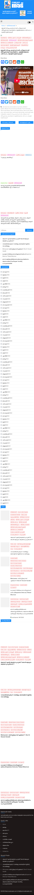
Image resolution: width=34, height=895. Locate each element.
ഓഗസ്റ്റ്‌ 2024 (5, 344)
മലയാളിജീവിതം (25, 546)
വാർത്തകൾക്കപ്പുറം (8, 842)
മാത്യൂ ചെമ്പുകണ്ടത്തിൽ (25, 604)
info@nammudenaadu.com (24, 891)
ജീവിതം (13, 519)
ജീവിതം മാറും (14, 522)
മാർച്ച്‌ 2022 (5, 431)
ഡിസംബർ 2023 (6, 368)
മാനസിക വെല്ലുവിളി (26, 570)
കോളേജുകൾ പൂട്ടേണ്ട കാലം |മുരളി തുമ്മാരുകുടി (26, 122)
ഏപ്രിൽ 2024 (6, 356)
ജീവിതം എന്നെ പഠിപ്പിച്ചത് (14, 37)
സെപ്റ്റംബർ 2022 (7, 413)
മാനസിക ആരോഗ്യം (16, 568)
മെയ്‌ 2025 (5, 317)
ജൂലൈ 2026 (5, 275)
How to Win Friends (22, 512)
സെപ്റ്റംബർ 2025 (7, 305)
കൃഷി (26, 213)
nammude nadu (7, 112)
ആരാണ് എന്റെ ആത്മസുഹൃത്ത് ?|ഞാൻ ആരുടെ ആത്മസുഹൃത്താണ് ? (15, 240)
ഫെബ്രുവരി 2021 (7, 470)
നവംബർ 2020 (6, 479)
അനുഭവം (3, 154)
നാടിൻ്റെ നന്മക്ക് (7, 839)
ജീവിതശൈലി (12, 40)
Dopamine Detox (15, 585)
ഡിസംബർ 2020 (6, 476)
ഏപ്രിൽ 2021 (6, 464)
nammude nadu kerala (18, 112)
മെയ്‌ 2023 (5, 389)
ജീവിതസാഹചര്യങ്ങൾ (7, 42)
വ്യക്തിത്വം (24, 45)
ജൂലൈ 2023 (5, 383)
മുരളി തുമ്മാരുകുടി (15, 45)
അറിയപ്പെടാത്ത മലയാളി (23, 544)
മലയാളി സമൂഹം (15, 546)
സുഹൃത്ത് (22, 534)
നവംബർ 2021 (6, 443)
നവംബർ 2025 (6, 299)
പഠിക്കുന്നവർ (17, 42)
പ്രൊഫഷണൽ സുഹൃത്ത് (17, 532)
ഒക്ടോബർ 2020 (6, 482)
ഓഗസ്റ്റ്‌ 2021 (5, 452)
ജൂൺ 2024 (5, 350)
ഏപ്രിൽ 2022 (6, 428)
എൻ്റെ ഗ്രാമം (19, 213)
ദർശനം (5, 836)
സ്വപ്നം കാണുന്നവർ (11, 47)
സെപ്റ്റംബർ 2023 (7, 377)
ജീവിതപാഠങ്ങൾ (25, 524)
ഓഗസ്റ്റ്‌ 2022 (5, 416)
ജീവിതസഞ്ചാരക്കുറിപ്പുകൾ (25, 40)
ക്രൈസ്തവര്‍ (14, 604)
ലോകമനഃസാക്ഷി (15, 606)
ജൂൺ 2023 (5, 386)
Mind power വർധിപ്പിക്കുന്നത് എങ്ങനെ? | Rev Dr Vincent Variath (16, 250)
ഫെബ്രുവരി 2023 (7, 398)
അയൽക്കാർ (11, 213)
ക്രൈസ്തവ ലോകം (15, 601)
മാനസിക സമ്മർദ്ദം (15, 575)
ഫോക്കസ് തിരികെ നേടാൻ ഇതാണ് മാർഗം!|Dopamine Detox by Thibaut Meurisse (16, 255)
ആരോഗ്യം (4, 183)
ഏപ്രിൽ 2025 (6, 320)
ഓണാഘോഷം (14, 599)
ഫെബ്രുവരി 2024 (7, 362)
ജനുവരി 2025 (6, 329)
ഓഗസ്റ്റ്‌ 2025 (5, 308)
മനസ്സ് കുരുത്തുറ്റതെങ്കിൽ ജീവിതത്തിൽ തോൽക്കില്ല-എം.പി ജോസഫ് (13, 186)
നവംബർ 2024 (6, 335)
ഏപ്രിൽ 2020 (6, 500)
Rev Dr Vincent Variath (16, 563)
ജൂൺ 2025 (5, 314)
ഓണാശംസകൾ (24, 599)
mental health (14, 558)
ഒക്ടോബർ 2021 (6, 446)
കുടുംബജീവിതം (15, 517)
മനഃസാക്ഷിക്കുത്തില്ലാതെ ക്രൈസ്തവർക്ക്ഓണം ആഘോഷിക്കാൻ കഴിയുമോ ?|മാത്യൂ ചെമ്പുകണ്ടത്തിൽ (15, 261)
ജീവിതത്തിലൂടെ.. (26, 37)
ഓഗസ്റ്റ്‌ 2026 (5, 272)
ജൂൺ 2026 (5, 278)
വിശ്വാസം (28, 154)
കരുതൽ (11, 183)
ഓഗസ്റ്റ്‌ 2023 (5, 380)
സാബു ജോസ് (14, 534)
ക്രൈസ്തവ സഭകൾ (27, 601)
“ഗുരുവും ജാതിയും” (7, 157)
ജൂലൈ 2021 (5, 455)
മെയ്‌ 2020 (5, 497)
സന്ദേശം (5, 848)
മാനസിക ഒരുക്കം (28, 568)
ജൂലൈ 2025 (5, 311)
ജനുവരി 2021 (6, 473)
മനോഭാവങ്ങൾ (4, 45)
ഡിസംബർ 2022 (6, 404)
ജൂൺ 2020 (5, 494)
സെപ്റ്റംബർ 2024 (7, 341)
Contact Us (5, 851)
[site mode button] (29, 22)
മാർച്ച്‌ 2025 (5, 323)
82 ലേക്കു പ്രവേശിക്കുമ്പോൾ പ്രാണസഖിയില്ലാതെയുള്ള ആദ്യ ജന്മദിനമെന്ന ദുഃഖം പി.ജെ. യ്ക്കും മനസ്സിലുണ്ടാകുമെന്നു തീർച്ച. (9, 122)
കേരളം (4, 827)
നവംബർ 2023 (6, 371)
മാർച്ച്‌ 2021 (5, 467)
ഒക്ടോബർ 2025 (6, 302)
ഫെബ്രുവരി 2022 (7, 434)
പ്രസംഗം (25, 42)
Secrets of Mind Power (16, 565)
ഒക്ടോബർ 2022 (6, 410)
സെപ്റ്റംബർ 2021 (7, 449)
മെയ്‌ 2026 (5, 281)
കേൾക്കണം (4, 37)
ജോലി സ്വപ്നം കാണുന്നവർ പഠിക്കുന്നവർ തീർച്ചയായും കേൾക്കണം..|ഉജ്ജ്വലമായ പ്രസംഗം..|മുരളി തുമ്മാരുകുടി (16, 115)
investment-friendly (15, 514)
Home (4, 824)
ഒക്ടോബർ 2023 (6, 374)
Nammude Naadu (5, 110)
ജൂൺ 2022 (5, 422)
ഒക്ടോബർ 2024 (6, 338)
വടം (12, 549)
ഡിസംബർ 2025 (6, 296)
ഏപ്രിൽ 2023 (6, 392)
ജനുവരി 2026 (6, 293)
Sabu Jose (24, 514)
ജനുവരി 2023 (6, 401)
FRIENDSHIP (14, 512)
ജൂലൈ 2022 (5, 419)
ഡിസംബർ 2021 (6, 440)
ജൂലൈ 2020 (5, 491)
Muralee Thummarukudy (23, 108)
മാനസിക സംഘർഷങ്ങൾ (17, 573)
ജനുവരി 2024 (6, 365)
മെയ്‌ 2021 (5, 461)
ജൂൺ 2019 (5, 503)
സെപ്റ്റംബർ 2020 (7, 485)
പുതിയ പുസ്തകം (20, 154)
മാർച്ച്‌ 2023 (5, 395)
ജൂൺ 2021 (5, 458)
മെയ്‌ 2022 (5, 425)
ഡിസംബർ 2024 (6, 332)
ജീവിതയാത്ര (4, 40)
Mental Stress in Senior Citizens (18, 560)
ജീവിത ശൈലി (22, 522)
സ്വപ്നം (3, 47)
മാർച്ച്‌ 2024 (5, 359)
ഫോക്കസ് (13, 587)
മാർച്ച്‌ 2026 (5, 287)
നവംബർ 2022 (6, 407)
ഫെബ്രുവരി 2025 (7, 326)
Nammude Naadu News (17, 110)
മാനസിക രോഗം (15, 570)
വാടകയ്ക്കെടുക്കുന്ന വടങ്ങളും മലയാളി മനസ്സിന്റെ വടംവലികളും (15, 245)
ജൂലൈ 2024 (5, 347)
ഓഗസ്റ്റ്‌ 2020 (5, 488)
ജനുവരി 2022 (6, 437)
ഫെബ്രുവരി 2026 (7, 290)
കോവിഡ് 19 (6, 830)
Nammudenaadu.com (11, 891)
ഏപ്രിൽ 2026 (6, 284)
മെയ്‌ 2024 (5, 353)
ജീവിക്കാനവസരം (24, 517)
